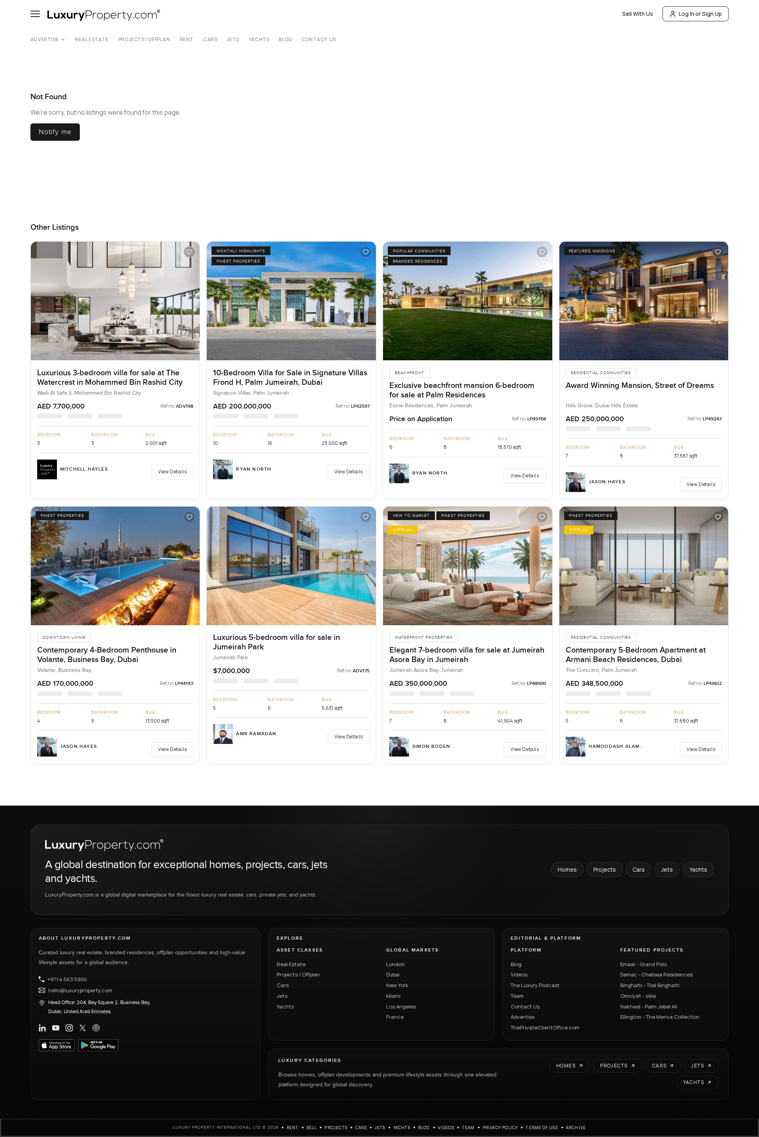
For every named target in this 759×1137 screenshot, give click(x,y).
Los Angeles (401, 1006)
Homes (567, 869)
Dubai (393, 974)
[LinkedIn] (42, 1027)
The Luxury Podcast (535, 985)
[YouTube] (55, 1027)
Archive (576, 1127)
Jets (233, 39)
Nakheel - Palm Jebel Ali (648, 1006)
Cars (210, 39)
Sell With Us (637, 13)
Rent (187, 39)
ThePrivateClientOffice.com (545, 1027)
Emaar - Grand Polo (643, 964)
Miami (393, 995)
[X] (82, 1027)
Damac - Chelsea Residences (656, 974)
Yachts (259, 39)
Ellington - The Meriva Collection (660, 1016)
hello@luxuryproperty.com (80, 990)
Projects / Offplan (298, 974)
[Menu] (35, 14)
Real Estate (92, 39)
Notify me (55, 132)
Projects (604, 869)
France (395, 1016)
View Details (172, 471)
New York (397, 985)
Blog (285, 39)
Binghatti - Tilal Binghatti (650, 985)
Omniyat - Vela (638, 995)
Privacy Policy (500, 1127)
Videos (519, 974)
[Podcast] (96, 1027)
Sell (312, 1127)
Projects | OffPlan (144, 39)
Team (517, 995)
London (395, 964)
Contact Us (319, 39)
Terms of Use (542, 1127)
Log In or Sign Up (700, 13)
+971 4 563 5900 (67, 979)
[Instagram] (69, 1027)
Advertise (44, 39)
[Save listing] (189, 251)
